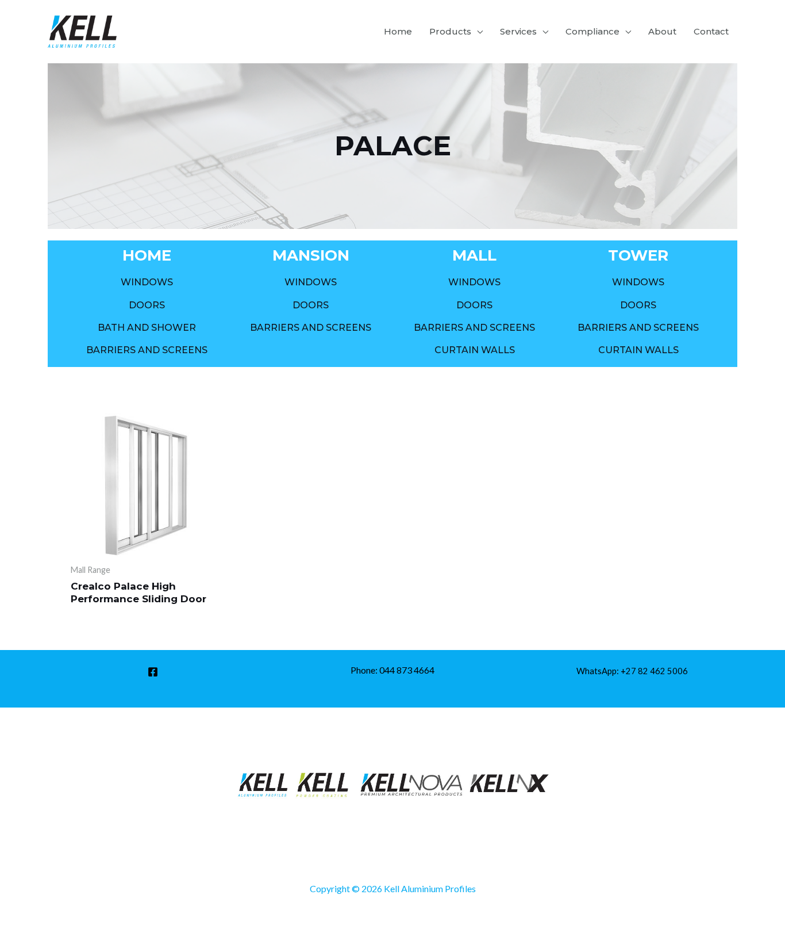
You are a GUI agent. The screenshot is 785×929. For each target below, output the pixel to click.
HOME (146, 255)
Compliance (592, 31)
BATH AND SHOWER (147, 327)
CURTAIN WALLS (474, 350)
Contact (711, 31)
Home (398, 31)
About (662, 31)
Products (450, 31)
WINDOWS (147, 282)
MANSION (310, 255)
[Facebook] (153, 672)
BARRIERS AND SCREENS (146, 350)
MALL (474, 255)
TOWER (638, 255)
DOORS (147, 305)
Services (518, 31)
